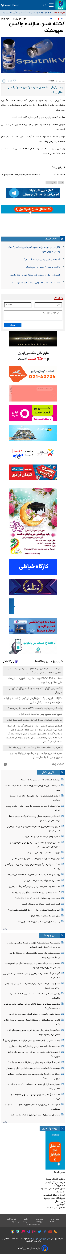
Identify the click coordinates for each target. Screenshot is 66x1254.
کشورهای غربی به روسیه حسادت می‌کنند (40, 259)
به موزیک (59, 1185)
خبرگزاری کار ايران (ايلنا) (40, 1238)
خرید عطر (60, 1201)
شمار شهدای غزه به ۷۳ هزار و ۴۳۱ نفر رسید (41, 836)
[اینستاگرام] (33, 1232)
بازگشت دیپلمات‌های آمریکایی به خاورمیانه (40, 780)
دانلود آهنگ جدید (55, 1179)
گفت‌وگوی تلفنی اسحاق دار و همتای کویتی (41, 904)
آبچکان (61, 1204)
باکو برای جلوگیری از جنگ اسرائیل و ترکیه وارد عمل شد (35, 1115)
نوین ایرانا (59, 1172)
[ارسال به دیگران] (14, 81)
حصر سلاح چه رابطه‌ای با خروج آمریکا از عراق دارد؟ (37, 898)
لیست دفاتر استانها (20, 1221)
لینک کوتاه (59, 174)
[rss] (54, 1232)
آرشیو (5, 928)
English (15, 5)
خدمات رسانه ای (33, 1224)
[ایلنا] (60, 5)
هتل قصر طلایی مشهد (53, 1188)
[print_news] (3, 81)
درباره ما (39, 1219)
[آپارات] (22, 1232)
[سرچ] (44, 5)
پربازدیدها (49, 935)
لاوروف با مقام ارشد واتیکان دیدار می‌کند (41, 852)
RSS (52, 1221)
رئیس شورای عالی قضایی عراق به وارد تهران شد (39, 921)
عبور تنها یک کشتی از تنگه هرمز (45, 916)
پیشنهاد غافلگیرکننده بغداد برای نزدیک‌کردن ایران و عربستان (33, 1068)
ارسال (12, 325)
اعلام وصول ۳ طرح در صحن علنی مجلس (35, 12)
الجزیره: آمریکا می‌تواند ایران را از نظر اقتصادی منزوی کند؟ (34, 910)
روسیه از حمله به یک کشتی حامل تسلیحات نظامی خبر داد (33, 874)
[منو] (51, 5)
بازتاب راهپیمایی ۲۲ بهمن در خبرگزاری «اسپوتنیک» (36, 282)
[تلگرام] (27, 1232)
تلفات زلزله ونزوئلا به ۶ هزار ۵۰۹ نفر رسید (41, 880)
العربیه (8, 5)
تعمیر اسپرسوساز (55, 1207)
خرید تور (60, 1191)
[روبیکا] (11, 1232)
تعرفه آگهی (11, 1219)
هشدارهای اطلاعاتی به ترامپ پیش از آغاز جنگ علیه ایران (34, 886)
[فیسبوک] (44, 1232)
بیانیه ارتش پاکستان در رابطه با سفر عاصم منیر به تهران (34, 1014)
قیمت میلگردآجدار (55, 1182)
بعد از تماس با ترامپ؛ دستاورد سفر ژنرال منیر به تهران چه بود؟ (31, 1040)
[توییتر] (38, 1232)
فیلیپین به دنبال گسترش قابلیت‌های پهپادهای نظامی (36, 858)
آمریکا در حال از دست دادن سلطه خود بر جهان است (35, 274)
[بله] (17, 1232)
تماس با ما (55, 1219)
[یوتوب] (49, 1232)
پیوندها (39, 1221)
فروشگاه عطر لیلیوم (54, 1198)
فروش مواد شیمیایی (54, 1195)
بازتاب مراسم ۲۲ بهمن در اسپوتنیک (43, 267)
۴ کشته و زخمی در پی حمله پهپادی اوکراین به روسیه (36, 892)
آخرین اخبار (48, 772)
